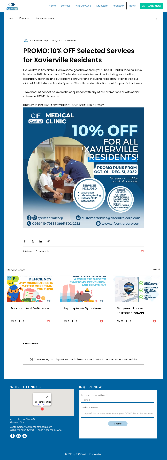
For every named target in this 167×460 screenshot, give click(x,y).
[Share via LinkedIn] (40, 241)
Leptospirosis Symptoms (83, 308)
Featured (24, 18)
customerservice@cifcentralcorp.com (31, 426)
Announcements (45, 18)
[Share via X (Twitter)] (32, 241)
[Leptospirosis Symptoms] (83, 289)
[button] (65, 5)
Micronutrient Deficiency (30, 308)
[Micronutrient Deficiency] (30, 289)
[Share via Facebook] (24, 241)
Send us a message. (90, 408)
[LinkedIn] (24, 436)
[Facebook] (12, 436)
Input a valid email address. (93, 395)
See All (156, 269)
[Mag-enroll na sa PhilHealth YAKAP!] (136, 289)
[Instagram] (18, 436)
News (10, 18)
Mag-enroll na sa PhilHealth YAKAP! (130, 310)
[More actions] (142, 41)
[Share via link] (48, 241)
